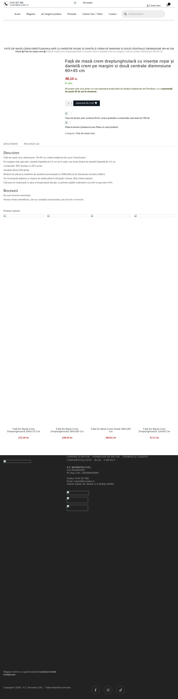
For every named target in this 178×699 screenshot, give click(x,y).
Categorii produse (52, 14)
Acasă (17, 14)
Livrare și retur (78, 457)
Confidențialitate (79, 460)
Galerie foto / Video (92, 14)
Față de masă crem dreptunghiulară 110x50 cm (154, 430)
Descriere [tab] (10, 144)
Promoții (72, 14)
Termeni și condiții (135, 457)
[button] (66, 95)
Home (18, 51)
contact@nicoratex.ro (84, 481)
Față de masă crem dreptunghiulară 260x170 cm (23, 430)
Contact (113, 14)
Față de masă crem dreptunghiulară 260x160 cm (67, 430)
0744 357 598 (19, 4)
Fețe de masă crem (33, 51)
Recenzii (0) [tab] (31, 144)
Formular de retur (106, 457)
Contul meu (155, 5)
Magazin (30, 14)
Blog (97, 460)
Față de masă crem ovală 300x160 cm (111, 430)
